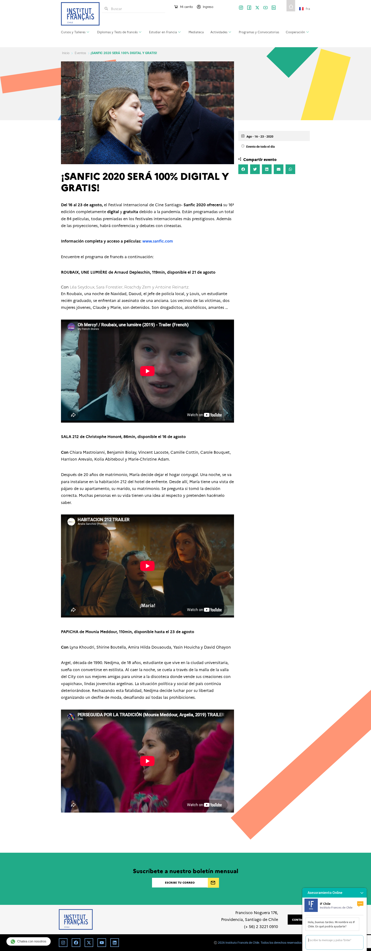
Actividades (218, 32)
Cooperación (295, 32)
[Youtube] (101, 942)
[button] (243, 169)
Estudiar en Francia (163, 32)
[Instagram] (63, 942)
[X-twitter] (257, 8)
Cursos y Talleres (73, 32)
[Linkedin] (114, 942)
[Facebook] (76, 942)
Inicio (66, 53)
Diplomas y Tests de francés (117, 32)
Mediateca (196, 32)
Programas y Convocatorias (259, 32)
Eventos (80, 53)
